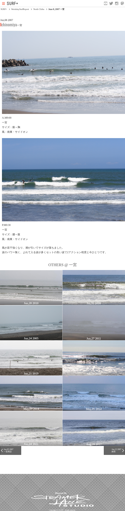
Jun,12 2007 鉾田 (116, 450)
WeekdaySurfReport (20, 9)
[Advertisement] (59, 483)
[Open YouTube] (106, 3)
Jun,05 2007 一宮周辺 (8, 450)
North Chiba (38, 9)
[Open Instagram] (117, 3)
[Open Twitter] (111, 3)
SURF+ (4, 9)
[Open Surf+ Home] (13, 3)
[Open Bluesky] (122, 3)
